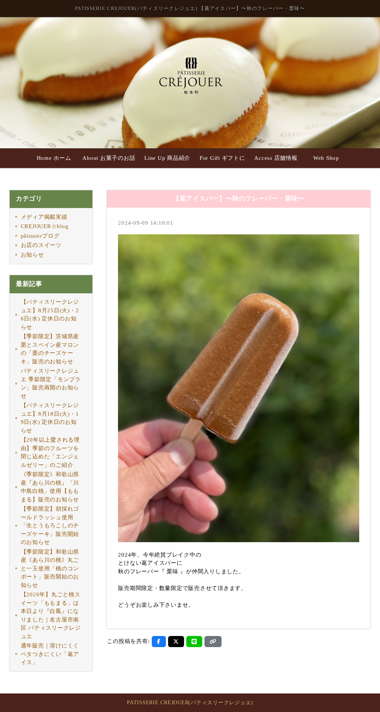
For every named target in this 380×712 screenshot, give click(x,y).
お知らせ (32, 255)
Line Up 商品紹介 (167, 158)
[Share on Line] (194, 641)
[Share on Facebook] (159, 641)
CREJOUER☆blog (45, 226)
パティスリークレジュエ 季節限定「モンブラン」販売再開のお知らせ (51, 383)
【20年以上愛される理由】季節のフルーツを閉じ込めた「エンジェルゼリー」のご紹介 (50, 452)
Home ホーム (54, 158)
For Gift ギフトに (222, 158)
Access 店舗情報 (275, 158)
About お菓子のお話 (108, 158)
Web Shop (326, 158)
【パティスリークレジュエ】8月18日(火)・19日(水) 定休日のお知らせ (50, 418)
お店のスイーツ (41, 245)
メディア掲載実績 (44, 217)
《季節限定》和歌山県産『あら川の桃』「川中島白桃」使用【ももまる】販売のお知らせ (50, 486)
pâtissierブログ (40, 236)
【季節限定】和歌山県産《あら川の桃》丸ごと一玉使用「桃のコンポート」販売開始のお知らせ (50, 568)
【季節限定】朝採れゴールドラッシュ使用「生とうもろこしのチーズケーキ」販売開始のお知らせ (50, 525)
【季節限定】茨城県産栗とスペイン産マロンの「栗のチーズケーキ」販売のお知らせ (50, 349)
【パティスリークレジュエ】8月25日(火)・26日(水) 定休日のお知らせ (50, 314)
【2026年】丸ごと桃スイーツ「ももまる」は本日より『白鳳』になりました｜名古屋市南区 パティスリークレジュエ (51, 615)
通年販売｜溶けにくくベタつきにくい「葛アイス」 (50, 654)
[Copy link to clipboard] (213, 641)
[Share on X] (176, 641)
